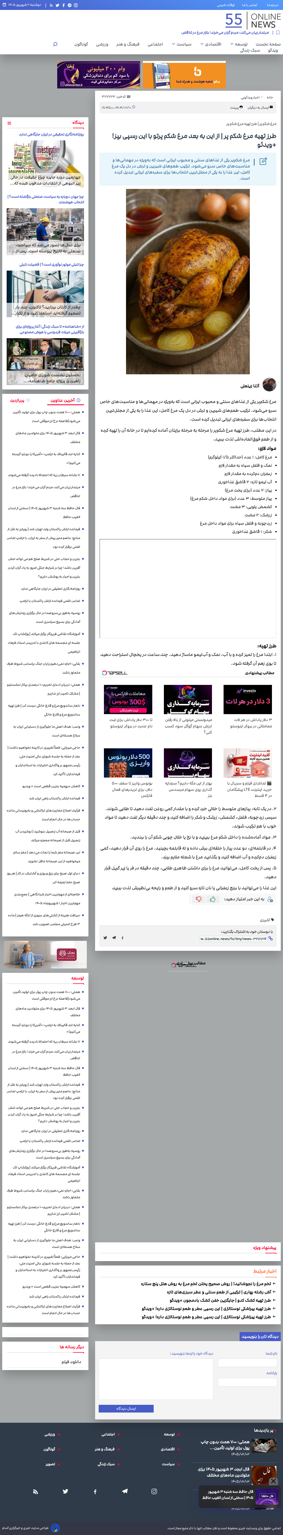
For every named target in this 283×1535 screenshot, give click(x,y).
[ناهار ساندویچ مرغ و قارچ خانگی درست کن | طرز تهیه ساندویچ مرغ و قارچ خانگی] (141, 776)
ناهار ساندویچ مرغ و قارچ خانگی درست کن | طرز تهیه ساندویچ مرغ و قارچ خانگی (147, 723)
